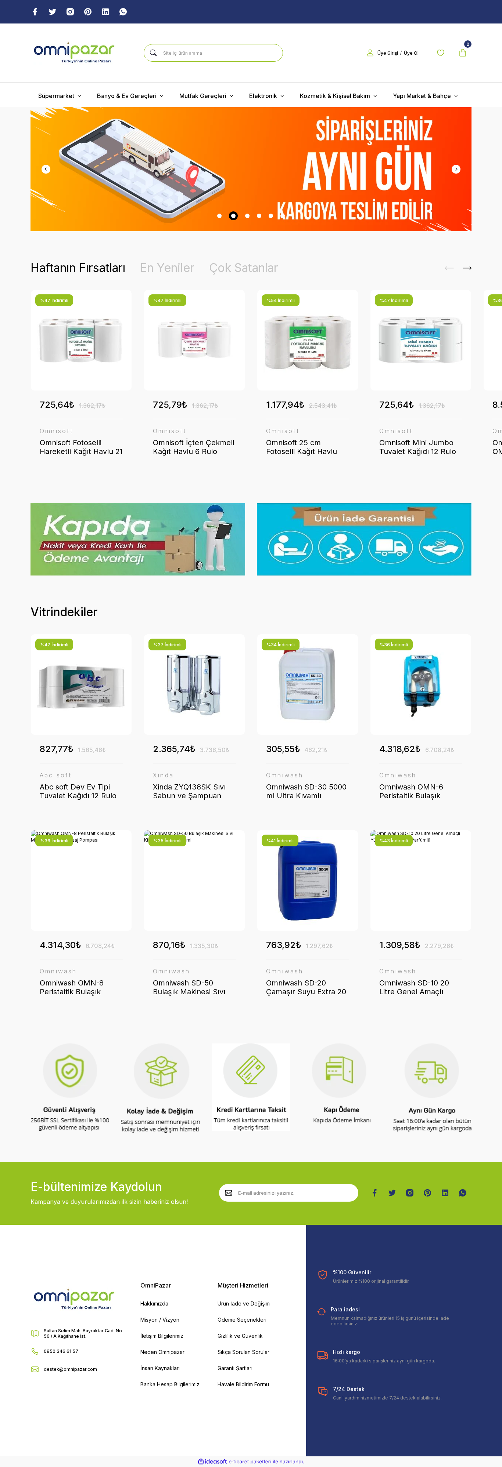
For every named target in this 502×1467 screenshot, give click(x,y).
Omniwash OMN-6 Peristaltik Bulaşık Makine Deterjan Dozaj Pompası (418, 791)
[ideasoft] (212, 1461)
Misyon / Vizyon (159, 1320)
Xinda (163, 775)
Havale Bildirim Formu (243, 1384)
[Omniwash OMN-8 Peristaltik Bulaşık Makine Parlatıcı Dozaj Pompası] (81, 880)
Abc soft (56, 775)
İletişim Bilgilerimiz (161, 1336)
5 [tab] (271, 216)
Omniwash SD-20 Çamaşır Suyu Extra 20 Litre (306, 987)
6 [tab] (282, 216)
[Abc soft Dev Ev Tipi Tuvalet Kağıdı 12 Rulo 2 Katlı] (81, 684)
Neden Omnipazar (162, 1352)
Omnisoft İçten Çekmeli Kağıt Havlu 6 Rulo (193, 447)
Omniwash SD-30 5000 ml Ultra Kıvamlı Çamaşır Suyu (306, 791)
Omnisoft (56, 431)
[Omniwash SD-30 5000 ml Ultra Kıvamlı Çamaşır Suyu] (307, 684)
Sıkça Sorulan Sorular (243, 1352)
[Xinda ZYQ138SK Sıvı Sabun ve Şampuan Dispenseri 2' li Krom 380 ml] (194, 684)
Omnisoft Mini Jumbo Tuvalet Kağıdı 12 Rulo (417, 447)
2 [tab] (233, 215)
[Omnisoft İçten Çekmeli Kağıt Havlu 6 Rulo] (194, 340)
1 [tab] (219, 216)
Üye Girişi (387, 53)
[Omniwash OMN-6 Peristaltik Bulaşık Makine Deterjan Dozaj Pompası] (420, 684)
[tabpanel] (251, 169)
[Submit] (228, 1193)
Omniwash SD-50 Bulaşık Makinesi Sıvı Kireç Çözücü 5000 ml (191, 987)
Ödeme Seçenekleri (242, 1320)
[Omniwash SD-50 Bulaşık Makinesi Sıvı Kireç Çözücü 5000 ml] (194, 880)
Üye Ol (411, 53)
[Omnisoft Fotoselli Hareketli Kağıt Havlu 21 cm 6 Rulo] (81, 340)
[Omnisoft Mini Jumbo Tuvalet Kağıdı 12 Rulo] (420, 340)
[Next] (456, 169)
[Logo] (74, 52)
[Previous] (46, 169)
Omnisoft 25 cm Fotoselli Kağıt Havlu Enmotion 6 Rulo (301, 447)
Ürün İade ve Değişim (244, 1303)
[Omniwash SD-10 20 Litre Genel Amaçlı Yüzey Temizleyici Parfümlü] (420, 880)
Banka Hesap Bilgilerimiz (170, 1384)
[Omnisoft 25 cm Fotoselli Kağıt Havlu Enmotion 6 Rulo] (307, 340)
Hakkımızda (154, 1303)
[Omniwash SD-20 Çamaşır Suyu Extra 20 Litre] (307, 880)
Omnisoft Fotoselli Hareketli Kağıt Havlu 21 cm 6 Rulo (81, 447)
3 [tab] (247, 216)
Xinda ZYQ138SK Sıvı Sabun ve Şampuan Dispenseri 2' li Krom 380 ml (189, 791)
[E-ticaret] (250, 1462)
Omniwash (285, 775)
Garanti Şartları (235, 1368)
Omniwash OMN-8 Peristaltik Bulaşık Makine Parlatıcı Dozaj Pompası (78, 987)
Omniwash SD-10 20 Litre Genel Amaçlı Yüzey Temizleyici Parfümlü (414, 987)
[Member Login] (370, 52)
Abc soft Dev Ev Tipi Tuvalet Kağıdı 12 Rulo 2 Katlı (78, 791)
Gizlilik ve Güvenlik (240, 1336)
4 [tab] (259, 216)
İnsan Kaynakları (160, 1368)
